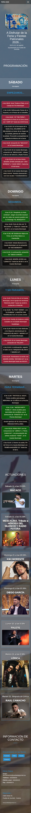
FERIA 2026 (5, 2)
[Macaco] (15, 500)
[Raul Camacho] (15, 710)
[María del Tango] (15, 605)
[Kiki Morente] (15, 570)
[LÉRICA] (15, 673)
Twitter (14, 755)
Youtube (21, 755)
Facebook (6, 755)
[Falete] (15, 637)
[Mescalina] (15, 538)
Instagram (6, 759)
